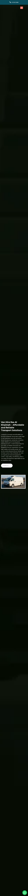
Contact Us (5, 465)
